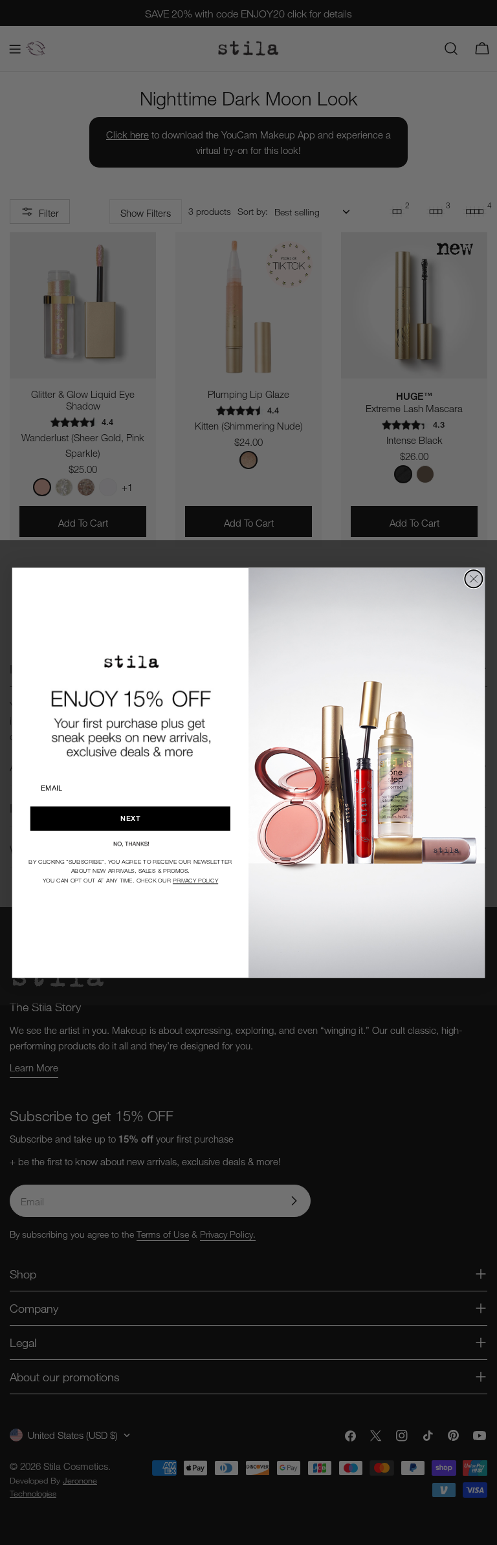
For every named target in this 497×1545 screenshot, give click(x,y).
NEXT (130, 817)
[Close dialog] (473, 578)
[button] (130, 843)
